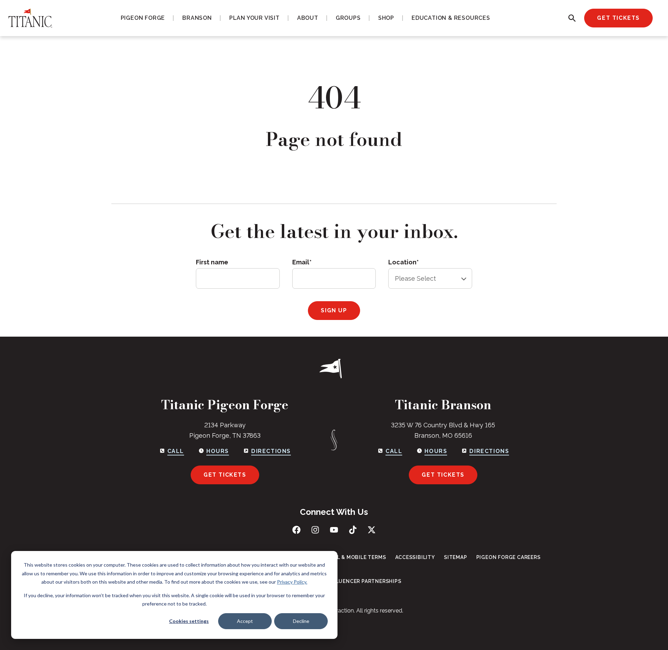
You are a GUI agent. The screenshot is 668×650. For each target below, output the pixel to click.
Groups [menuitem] (348, 18)
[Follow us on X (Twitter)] (371, 529)
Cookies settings (189, 621)
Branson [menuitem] (197, 18)
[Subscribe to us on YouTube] (334, 529)
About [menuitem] (307, 18)
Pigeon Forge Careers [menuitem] (508, 557)
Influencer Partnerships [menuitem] (364, 581)
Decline (301, 621)
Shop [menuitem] (386, 18)
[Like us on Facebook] (296, 529)
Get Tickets (618, 18)
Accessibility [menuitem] (415, 557)
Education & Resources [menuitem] (451, 18)
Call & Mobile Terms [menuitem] (356, 557)
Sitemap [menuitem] (455, 557)
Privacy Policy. (292, 582)
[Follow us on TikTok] (352, 529)
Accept (245, 621)
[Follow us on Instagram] (315, 529)
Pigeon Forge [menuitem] (143, 18)
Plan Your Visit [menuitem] (254, 18)
